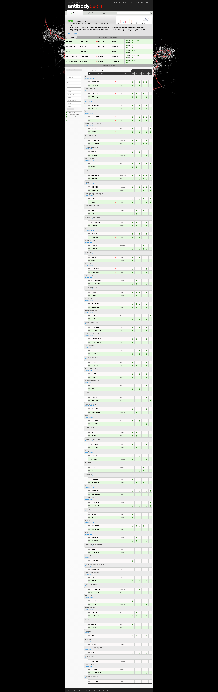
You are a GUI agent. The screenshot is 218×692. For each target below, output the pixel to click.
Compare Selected (74, 70)
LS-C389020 (95, 108)
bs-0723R (94, 397)
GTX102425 (84, 41)
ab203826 (94, 187)
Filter (70, 109)
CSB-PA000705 (96, 284)
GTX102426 (95, 85)
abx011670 (94, 541)
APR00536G (95, 502)
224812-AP (94, 581)
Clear (78, 109)
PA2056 (93, 128)
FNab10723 (95, 307)
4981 (93, 202)
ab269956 (94, 190)
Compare (71, 37)
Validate (92, 13)
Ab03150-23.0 (95, 616)
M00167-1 (94, 132)
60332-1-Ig (94, 97)
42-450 (93, 624)
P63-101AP (95, 479)
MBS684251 (95, 526)
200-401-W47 (95, 569)
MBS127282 (95, 529)
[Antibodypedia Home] (86, 7)
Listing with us (102, 690)
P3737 (93, 549)
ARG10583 (94, 424)
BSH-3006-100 (96, 672)
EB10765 (94, 432)
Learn (108, 13)
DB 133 (93, 601)
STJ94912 (94, 365)
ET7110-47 (94, 319)
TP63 (79, 2)
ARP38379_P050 (96, 330)
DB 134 (93, 604)
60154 (93, 652)
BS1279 (93, 374)
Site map (95, 690)
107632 (93, 213)
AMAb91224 (95, 272)
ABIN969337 (84, 61)
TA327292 (94, 234)
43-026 (93, 627)
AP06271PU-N (96, 342)
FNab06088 (95, 304)
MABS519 (94, 661)
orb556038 (94, 178)
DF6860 (93, 292)
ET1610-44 (94, 315)
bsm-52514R (95, 400)
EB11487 (94, 435)
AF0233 (93, 295)
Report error (109, 690)
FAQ (131, 2)
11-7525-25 (94, 517)
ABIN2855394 (95, 143)
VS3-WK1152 (95, 494)
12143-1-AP (84, 46)
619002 (93, 260)
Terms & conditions (87, 690)
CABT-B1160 (95, 589)
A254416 (94, 249)
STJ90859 (94, 362)
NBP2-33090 (84, 56)
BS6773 (93, 377)
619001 (93, 257)
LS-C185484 (84, 51)
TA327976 (94, 237)
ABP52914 (94, 444)
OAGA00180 (95, 327)
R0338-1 (94, 644)
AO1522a (94, 459)
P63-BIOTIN (95, 482)
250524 (93, 636)
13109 (93, 198)
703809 (93, 152)
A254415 (94, 245)
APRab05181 (95, 222)
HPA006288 (95, 269)
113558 (93, 210)
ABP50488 (94, 447)
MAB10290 (94, 409)
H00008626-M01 (96, 412)
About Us (117, 2)
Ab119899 (94, 561)
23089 (93, 385)
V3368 (93, 167)
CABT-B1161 (95, 592)
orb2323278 (95, 175)
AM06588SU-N (96, 339)
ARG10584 (94, 420)
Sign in (148, 2)
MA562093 (94, 155)
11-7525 (93, 514)
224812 (93, 577)
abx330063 (94, 537)
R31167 (93, 163)
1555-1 (93, 470)
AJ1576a (94, 455)
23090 (93, 389)
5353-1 (93, 467)
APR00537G (95, 506)
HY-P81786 (95, 681)
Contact (125, 2)
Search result (74, 2)
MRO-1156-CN (95, 491)
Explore (75, 13)
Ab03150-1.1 (95, 612)
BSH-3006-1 (95, 669)
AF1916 (93, 120)
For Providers (139, 2)
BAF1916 (94, 354)
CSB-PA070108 (96, 280)
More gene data (72, 33)
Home (69, 2)
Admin (149, 690)
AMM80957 (95, 225)
